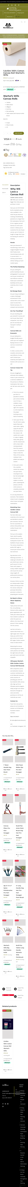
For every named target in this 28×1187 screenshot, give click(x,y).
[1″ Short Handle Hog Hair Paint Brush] (7, 750)
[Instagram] (7, 1104)
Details (10, 788)
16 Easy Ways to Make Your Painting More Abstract (22, 1114)
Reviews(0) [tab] (5, 188)
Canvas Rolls (11, 165)
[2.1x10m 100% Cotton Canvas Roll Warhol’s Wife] (7, 1024)
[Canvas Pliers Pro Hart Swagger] (7, 808)
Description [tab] (5, 184)
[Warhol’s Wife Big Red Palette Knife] (7, 931)
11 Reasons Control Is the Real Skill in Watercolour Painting (22, 1158)
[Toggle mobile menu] (25, 22)
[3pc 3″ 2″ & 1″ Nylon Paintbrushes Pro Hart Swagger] (7, 871)
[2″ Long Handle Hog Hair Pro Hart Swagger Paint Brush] (20, 871)
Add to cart (18, 133)
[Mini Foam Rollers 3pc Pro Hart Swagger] (20, 750)
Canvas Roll (9, 167)
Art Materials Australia (17, 1092)
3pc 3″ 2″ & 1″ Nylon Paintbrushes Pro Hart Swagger (8, 890)
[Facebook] (3, 1104)
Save (6, 44)
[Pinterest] (3, 1106)
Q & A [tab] (4, 192)
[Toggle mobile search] (21, 22)
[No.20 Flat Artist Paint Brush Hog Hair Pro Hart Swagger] (20, 808)
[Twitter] (5, 1104)
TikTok (25, 726)
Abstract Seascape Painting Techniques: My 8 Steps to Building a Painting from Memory (22, 1136)
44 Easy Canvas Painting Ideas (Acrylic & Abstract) (22, 1097)
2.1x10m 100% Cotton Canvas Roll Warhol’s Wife (8, 1046)
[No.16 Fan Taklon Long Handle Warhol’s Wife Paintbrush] (20, 931)
